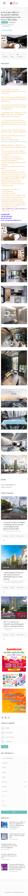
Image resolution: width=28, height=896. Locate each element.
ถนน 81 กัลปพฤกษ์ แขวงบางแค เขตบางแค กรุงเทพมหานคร (13, 629)
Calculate (4, 746)
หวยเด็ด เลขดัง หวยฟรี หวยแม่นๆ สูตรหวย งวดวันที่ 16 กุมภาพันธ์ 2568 (17, 835)
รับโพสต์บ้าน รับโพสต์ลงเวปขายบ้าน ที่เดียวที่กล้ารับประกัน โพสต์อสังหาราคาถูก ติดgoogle (9, 846)
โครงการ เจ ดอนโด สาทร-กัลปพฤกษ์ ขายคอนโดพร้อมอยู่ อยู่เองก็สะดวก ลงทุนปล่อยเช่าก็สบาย (13, 624)
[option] (14, 41)
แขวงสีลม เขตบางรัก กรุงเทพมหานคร (12, 531)
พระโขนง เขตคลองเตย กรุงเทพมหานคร (8, 25)
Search (14, 812)
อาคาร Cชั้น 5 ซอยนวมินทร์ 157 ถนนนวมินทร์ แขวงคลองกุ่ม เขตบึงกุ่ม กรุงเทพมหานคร (14, 581)
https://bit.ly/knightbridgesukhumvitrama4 (14, 141)
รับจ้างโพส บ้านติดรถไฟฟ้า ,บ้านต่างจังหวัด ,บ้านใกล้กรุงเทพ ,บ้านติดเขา (9, 856)
